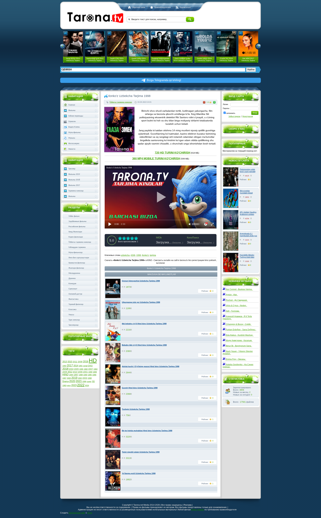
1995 (81, 369)
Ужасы (71, 315)
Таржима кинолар (75, 191)
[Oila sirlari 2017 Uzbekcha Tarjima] (248, 44)
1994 (71, 375)
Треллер (71, 169)
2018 (65, 368)
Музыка (71, 138)
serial (85, 366)
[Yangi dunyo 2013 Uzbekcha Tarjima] (73, 44)
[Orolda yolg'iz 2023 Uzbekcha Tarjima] (204, 44)
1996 (84, 381)
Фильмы (71, 110)
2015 (70, 361)
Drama (65, 381)
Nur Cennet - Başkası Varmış (239, 289)
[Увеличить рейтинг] (214, 102)
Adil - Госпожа (232, 311)
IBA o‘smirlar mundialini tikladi (246, 192)
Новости (71, 149)
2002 (90, 366)
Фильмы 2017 (74, 185)
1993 (64, 366)
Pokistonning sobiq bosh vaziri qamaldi (247, 170)
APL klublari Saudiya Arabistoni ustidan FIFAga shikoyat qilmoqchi (248, 215)
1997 (76, 375)
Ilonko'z (145, 255)
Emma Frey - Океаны (235, 359)
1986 (94, 375)
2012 (70, 372)
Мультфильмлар (75, 253)
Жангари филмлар (76, 268)
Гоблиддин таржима (77, 247)
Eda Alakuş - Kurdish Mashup (239, 335)
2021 (79, 381)
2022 (80, 385)
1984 (95, 369)
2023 (74, 385)
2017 (70, 365)
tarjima (153, 255)
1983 (64, 385)
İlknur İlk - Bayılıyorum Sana (238, 346)
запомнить (230, 113)
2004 (71, 369)
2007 (90, 369)
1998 (138, 255)
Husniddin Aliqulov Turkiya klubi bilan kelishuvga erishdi (247, 257)
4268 (133, 255)
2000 (69, 378)
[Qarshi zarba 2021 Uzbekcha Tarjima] (139, 44)
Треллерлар (73, 325)
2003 (84, 378)
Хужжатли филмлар (77, 263)
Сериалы (72, 122)
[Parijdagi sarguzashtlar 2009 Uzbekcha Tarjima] (161, 44)
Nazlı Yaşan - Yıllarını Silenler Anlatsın (238, 352)
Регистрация (247, 117)
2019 (74, 377)
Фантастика (73, 299)
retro (69, 385)
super (89, 381)
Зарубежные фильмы (77, 221)
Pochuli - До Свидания (236, 300)
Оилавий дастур (75, 294)
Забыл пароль (234, 117)
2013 (64, 361)
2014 (75, 365)
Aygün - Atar (231, 295)
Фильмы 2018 (74, 180)
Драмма (72, 278)
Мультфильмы (74, 133)
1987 (64, 378)
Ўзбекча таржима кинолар (121, 102)
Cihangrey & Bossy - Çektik (238, 324)
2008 (80, 362)
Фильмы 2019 (74, 174)
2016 (85, 361)
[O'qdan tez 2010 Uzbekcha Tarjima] (226, 44)
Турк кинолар (74, 320)
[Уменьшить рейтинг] (204, 102)
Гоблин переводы (75, 116)
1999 (90, 372)
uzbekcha (125, 255)
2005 (76, 369)
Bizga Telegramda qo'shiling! (164, 80)
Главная (71, 105)
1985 (90, 375)
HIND (65, 374)
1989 (95, 372)
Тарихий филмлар (76, 304)
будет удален (197, 509)
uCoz (89, 513)
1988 (81, 375)
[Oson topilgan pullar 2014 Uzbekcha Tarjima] (183, 44)
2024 (87, 385)
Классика (72, 310)
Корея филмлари (76, 237)
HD (93, 360)
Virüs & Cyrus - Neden (236, 305)
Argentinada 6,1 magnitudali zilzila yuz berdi (248, 236)
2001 (85, 372)
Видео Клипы (74, 127)
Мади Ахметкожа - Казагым (239, 340)
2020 (72, 381)
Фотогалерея (73, 144)
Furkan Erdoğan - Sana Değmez (240, 329)
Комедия (72, 284)
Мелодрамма (74, 273)
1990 (85, 375)
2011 (75, 362)
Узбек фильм (74, 216)
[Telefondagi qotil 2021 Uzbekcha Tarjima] (95, 44)
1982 (86, 369)
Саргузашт (73, 289)
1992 (80, 378)
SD (93, 381)
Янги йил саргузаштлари (79, 258)
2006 (80, 372)
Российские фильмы (77, 227)
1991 (81, 366)
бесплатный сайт (77, 513)
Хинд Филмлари (75, 232)
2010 (75, 372)
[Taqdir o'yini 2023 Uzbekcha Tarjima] (117, 44)
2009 (64, 372)
